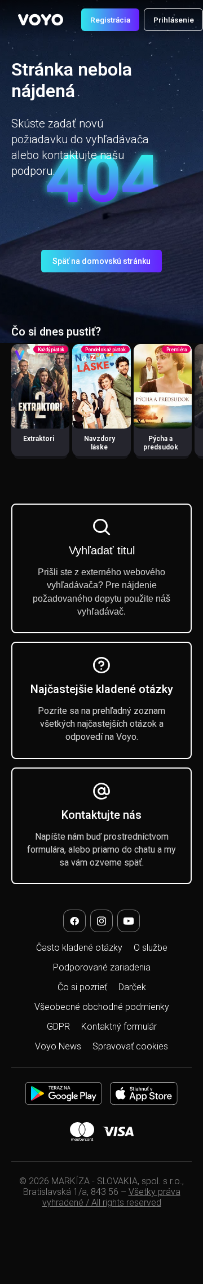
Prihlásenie (173, 19)
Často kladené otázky (79, 947)
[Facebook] (74, 921)
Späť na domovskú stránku (101, 261)
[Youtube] (128, 921)
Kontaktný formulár (119, 1026)
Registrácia (110, 19)
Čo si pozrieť (82, 987)
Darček (132, 987)
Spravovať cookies (130, 1046)
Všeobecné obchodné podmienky (101, 1006)
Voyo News (58, 1046)
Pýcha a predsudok (160, 443)
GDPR (58, 1026)
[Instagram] (101, 921)
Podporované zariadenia (102, 967)
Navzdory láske (99, 443)
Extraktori (38, 439)
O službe (150, 947)
